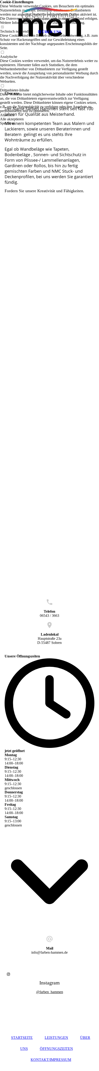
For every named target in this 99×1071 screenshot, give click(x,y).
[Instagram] (8, 974)
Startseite (22, 1038)
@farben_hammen (49, 992)
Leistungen (56, 1038)
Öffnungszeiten (56, 1049)
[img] (49, 13)
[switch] (2, 52)
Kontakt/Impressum (51, 1060)
